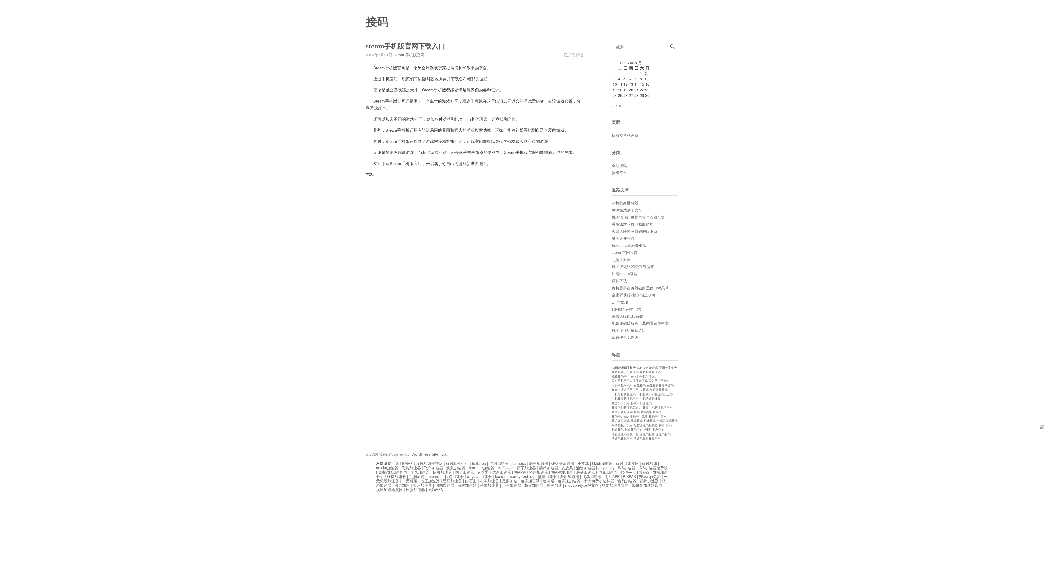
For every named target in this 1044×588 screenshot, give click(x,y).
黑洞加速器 (498, 463)
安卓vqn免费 (650, 476)
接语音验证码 (621, 421)
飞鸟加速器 (433, 467)
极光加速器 (533, 485)
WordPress (421, 454)
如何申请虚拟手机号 (625, 390)
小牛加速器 (489, 480)
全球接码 (619, 165)
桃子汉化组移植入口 (629, 330)
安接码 (644, 390)
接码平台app (620, 416)
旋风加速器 (420, 472)
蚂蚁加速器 (649, 480)
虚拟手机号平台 (654, 429)
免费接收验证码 (650, 372)
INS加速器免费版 (653, 467)
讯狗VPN (435, 489)
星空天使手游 (623, 238)
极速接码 (650, 421)
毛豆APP (612, 476)
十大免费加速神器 (599, 480)
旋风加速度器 (627, 463)
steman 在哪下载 (626, 309)
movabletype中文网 (582, 485)
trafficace (506, 467)
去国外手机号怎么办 (644, 376)
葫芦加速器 (548, 467)
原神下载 (619, 280)
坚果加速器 (538, 472)
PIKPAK (629, 476)
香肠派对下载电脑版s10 (632, 224)
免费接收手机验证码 (625, 372)
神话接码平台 (634, 429)
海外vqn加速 (562, 472)
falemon (435, 476)
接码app (646, 412)
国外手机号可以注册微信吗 (630, 381)
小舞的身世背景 (625, 203)
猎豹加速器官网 (615, 485)
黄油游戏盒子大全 (627, 210)
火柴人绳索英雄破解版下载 (634, 231)
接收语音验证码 (622, 412)
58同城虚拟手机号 (624, 368)
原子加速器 (526, 467)
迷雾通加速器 (569, 480)
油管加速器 (585, 467)
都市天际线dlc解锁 (627, 316)
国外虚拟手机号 (622, 385)
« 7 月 (617, 106)
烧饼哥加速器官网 (647, 485)
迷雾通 (483, 472)
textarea (479, 463)
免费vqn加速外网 (392, 472)
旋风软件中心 (457, 463)
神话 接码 (665, 425)
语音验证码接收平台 (625, 434)
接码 (377, 22)
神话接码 (618, 429)
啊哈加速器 (464, 472)
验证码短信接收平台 (647, 438)
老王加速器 (538, 463)
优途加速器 (501, 472)
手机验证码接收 (650, 398)
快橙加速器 (442, 472)
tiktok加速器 (602, 463)
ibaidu (500, 476)
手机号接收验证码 (624, 394)
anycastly (606, 467)
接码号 (657, 412)
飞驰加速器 (411, 467)
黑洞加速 (416, 476)
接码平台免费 (639, 416)
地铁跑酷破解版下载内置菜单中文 (640, 323)
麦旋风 (567, 467)
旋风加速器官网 (429, 463)
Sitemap (439, 454)
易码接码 (637, 421)
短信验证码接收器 (646, 425)
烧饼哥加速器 (562, 463)
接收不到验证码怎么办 (627, 407)
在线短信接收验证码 (660, 385)
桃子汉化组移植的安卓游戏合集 (638, 217)
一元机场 (409, 480)
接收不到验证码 (641, 403)
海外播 (520, 472)
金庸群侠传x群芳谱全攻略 (633, 295)
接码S (644, 472)
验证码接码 (663, 434)
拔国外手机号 (621, 403)
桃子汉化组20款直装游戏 (633, 266)
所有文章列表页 (625, 135)
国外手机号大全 (659, 381)
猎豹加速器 (626, 480)
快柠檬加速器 (394, 476)
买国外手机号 (668, 368)
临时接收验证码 (647, 368)
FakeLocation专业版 (629, 245)
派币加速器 (569, 476)
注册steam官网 (625, 273)
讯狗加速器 (415, 489)
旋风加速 (649, 463)
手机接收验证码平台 (625, 398)
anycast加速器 (479, 476)
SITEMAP (404, 463)
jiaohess (519, 463)
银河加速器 (422, 485)
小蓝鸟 (583, 463)
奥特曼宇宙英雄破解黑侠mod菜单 (640, 287)
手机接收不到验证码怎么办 (655, 394)
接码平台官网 (658, 416)
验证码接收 (647, 434)
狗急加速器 (455, 467)
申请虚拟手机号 (622, 425)
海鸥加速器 (467, 485)
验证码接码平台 (622, 438)
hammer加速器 (482, 467)
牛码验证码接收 (667, 421)
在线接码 (640, 385)
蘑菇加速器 (585, 472)
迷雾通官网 (530, 480)
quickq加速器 (387, 467)
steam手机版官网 (409, 54)
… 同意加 (620, 302)
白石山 (471, 480)
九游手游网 (621, 259)
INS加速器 (626, 467)
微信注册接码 (659, 390)
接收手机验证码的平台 (658, 407)
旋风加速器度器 (389, 489)
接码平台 (619, 172)
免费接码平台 (621, 376)
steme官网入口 (625, 252)
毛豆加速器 (607, 472)
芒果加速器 (489, 485)
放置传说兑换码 (625, 337)
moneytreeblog (522, 476)
